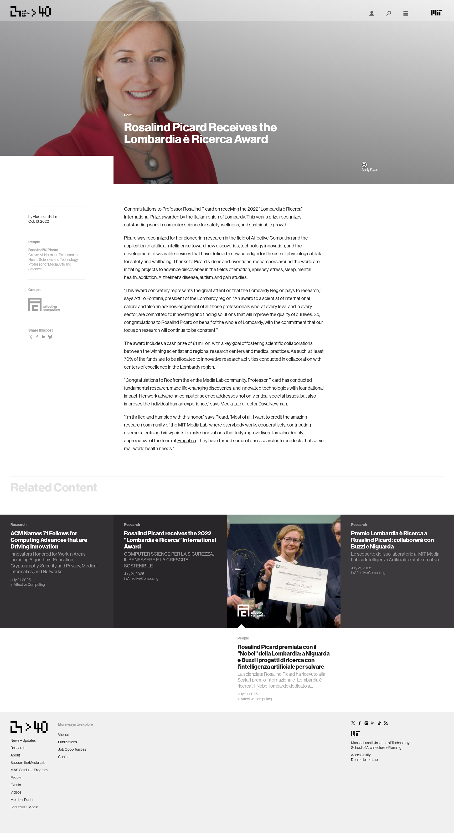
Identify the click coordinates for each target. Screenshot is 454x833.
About (15, 755)
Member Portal (22, 800)
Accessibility (361, 755)
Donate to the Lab (364, 760)
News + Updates (23, 740)
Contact (64, 757)
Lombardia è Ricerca (281, 209)
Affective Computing (271, 238)
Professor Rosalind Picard (188, 209)
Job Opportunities (72, 749)
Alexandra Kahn (45, 217)
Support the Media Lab (28, 762)
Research (18, 748)
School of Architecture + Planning (376, 747)
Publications (67, 742)
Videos (16, 792)
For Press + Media (24, 807)
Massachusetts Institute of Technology (380, 743)
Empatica (186, 440)
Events (16, 785)
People (16, 777)
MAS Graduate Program (29, 770)
